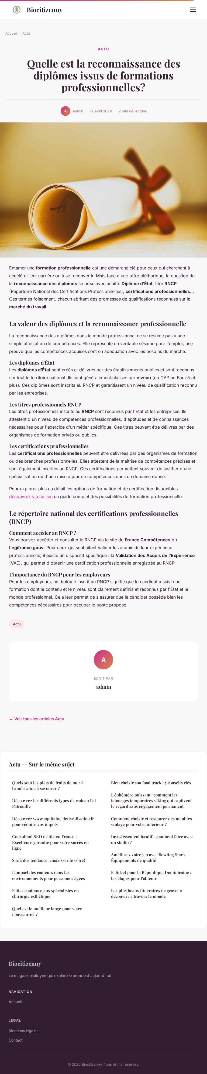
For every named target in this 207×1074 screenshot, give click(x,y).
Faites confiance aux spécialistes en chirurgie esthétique (45, 893)
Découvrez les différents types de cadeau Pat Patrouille (54, 803)
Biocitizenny (45, 9)
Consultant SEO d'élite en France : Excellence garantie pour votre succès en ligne (50, 842)
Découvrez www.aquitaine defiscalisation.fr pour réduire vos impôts (53, 821)
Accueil (11, 33)
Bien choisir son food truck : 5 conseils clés (151, 782)
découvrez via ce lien (31, 496)
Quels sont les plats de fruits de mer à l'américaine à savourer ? (48, 785)
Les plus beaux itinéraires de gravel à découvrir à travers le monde (146, 893)
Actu (26, 33)
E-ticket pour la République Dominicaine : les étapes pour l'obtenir (151, 875)
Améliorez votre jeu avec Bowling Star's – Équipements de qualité (150, 857)
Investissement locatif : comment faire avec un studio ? (151, 839)
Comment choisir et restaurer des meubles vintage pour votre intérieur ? (151, 821)
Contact (16, 1040)
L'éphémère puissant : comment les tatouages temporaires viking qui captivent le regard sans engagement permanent (151, 800)
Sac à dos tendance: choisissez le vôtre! (48, 860)
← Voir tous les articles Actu (36, 718)
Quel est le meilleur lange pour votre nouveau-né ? (47, 911)
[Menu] (193, 9)
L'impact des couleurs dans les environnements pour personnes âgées (48, 875)
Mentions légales (23, 1030)
